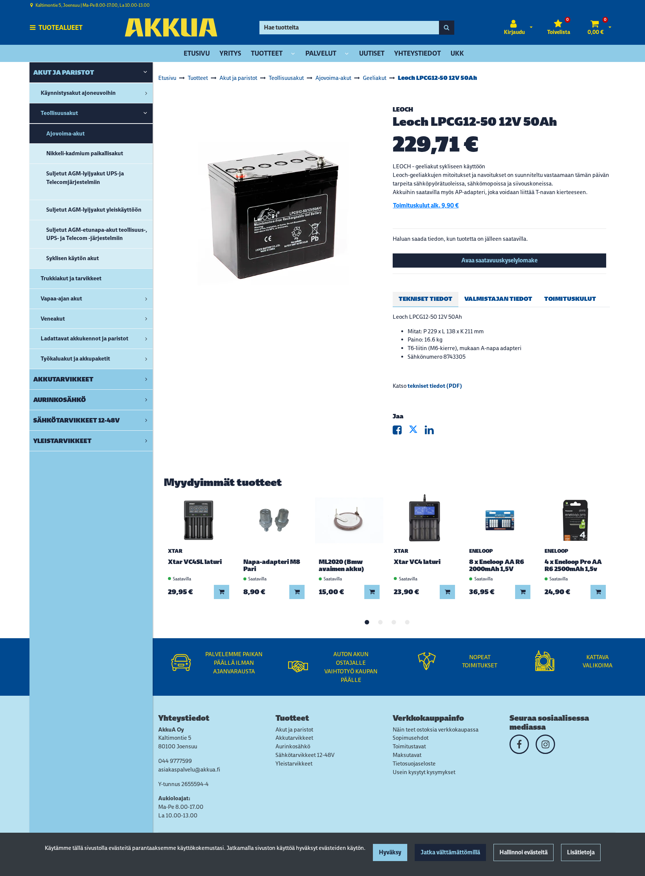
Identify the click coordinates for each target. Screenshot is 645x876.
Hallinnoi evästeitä (523, 852)
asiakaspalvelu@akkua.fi (189, 769)
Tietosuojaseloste (414, 763)
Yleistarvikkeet (293, 763)
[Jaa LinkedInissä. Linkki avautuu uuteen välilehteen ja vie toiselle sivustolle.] (432, 431)
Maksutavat (407, 754)
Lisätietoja (581, 852)
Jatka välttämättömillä (450, 852)
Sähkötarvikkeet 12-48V (304, 754)
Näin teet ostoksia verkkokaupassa (436, 729)
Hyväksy (390, 852)
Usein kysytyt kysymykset (424, 772)
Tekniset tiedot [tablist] (425, 299)
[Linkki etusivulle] (171, 27)
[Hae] (446, 28)
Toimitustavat (409, 746)
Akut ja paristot (294, 729)
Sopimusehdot (411, 737)
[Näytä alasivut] (293, 54)
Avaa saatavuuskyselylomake (499, 260)
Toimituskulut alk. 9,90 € (426, 205)
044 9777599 (175, 760)
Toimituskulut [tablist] (570, 299)
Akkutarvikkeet (294, 737)
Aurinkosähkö (292, 746)
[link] (145, 72)
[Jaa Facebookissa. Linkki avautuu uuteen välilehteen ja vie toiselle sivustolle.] (401, 431)
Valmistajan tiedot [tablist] (498, 299)
